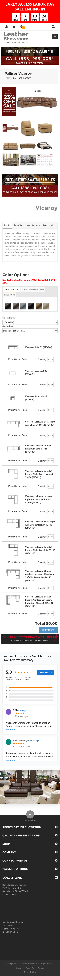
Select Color (8, 326)
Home (7, 78)
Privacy (40, 968)
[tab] (7, 225)
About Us (30, 968)
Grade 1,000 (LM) (11, 289)
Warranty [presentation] (36, 225)
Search (19, 968)
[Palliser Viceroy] (30, 101)
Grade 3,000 (9, 295)
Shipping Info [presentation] (48, 225)
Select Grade (8, 318)
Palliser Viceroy (18, 73)
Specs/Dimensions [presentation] (22, 225)
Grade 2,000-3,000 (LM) (33, 289)
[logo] (22, 37)
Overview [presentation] (7, 225)
